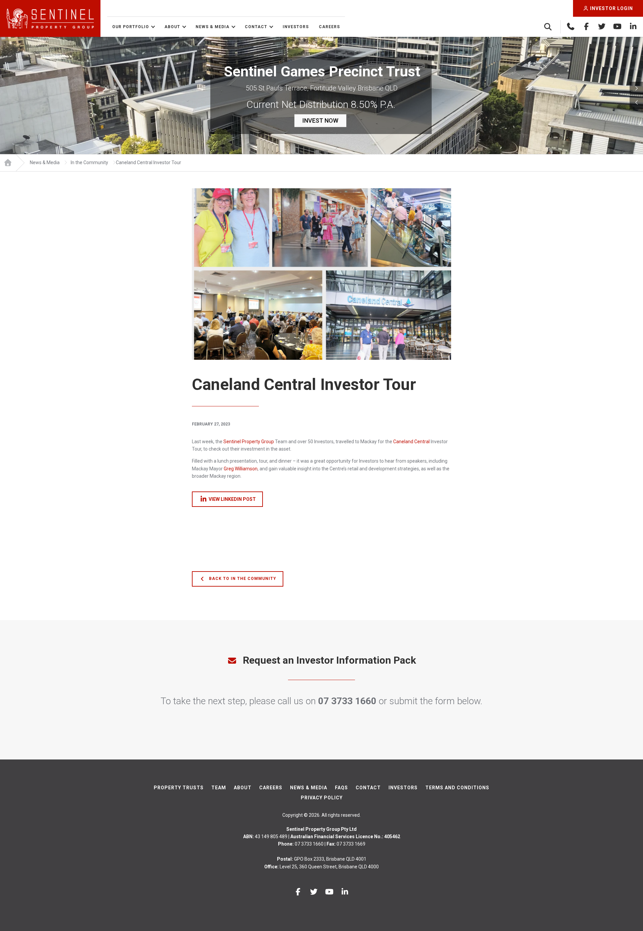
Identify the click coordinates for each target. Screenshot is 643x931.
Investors (296, 26)
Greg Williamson (241, 468)
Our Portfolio (130, 26)
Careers (329, 26)
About (172, 26)
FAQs (341, 787)
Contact (256, 26)
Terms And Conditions (457, 787)
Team (218, 787)
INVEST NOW (320, 120)
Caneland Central (411, 441)
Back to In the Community (242, 578)
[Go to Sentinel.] (7, 162)
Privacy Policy (322, 797)
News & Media (212, 26)
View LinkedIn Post (232, 499)
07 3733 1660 (347, 701)
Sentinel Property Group (248, 441)
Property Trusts (179, 787)
